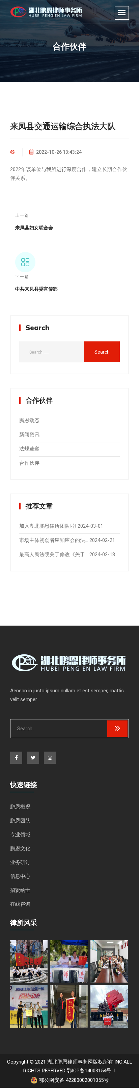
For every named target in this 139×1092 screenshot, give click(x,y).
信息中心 (20, 876)
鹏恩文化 (20, 848)
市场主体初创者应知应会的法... (53, 540)
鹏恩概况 (20, 807)
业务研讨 (20, 862)
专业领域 (20, 835)
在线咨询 (20, 904)
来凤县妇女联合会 (34, 228)
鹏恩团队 (20, 821)
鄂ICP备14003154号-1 (91, 1071)
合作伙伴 (29, 463)
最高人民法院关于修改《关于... (53, 554)
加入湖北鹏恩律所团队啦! (47, 526)
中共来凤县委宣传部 (36, 289)
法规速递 (29, 449)
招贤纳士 (20, 890)
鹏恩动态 (29, 420)
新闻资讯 (29, 435)
